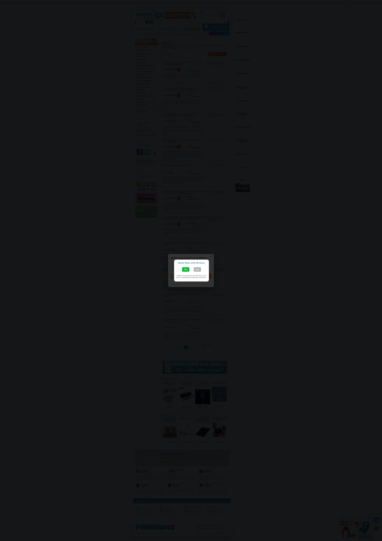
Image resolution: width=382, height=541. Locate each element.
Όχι (197, 269)
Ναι (185, 269)
